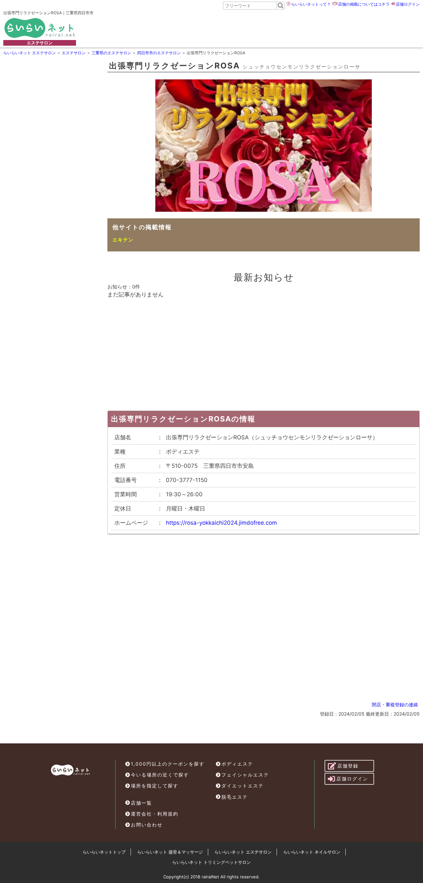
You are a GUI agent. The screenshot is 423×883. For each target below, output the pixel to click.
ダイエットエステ (242, 785)
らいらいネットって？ (311, 4)
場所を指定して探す (154, 785)
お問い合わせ (147, 824)
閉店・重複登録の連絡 (395, 704)
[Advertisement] (244, 28)
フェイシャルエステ (245, 774)
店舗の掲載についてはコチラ (364, 4)
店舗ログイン (408, 4)
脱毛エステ (234, 797)
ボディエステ (237, 764)
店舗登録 (348, 766)
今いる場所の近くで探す (160, 774)
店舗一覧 (141, 803)
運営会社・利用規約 (154, 814)
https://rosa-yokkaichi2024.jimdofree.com (221, 522)
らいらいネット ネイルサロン (311, 852)
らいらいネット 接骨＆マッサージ (170, 852)
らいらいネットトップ (104, 852)
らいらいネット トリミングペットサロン (211, 862)
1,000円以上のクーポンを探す (168, 764)
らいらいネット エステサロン (243, 852)
